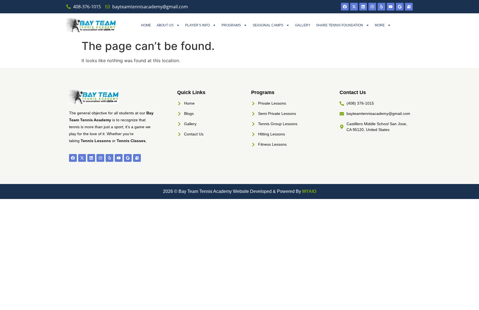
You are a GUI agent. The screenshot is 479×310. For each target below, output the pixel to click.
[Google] (400, 7)
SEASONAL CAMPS (268, 25)
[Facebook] (345, 7)
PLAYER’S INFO (197, 25)
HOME (146, 25)
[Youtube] (390, 7)
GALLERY (302, 25)
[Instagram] (372, 7)
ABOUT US (165, 25)
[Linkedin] (363, 7)
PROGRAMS (231, 25)
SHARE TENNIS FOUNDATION (339, 25)
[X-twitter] (354, 7)
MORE (380, 25)
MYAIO (309, 191)
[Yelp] (381, 7)
